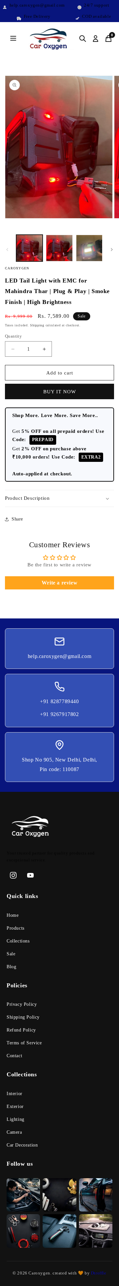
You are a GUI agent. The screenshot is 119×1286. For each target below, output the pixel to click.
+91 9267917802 (59, 714)
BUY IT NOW (59, 391)
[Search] (83, 39)
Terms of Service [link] (24, 1042)
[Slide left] (7, 249)
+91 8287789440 (59, 701)
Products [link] (15, 928)
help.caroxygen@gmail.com (59, 656)
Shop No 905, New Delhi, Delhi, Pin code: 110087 (59, 764)
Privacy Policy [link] (22, 1004)
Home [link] (13, 915)
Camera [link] (14, 1132)
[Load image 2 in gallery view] (59, 248)
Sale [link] (11, 953)
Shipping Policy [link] (23, 1017)
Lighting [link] (15, 1119)
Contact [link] (14, 1055)
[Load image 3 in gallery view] (89, 248)
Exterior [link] (15, 1106)
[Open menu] (13, 39)
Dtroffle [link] (98, 1273)
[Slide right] (111, 249)
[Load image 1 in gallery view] (29, 248)
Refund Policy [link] (21, 1030)
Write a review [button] (59, 582)
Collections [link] (18, 941)
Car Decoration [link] (22, 1145)
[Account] (95, 39)
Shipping (37, 325)
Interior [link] (14, 1093)
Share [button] (17, 519)
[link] (59, 828)
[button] (59, 498)
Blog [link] (11, 966)
